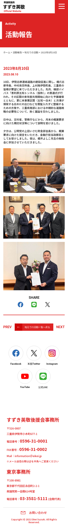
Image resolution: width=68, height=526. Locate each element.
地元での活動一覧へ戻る (37, 327)
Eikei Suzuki (38, 519)
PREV (7, 327)
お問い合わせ (38, 513)
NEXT (60, 327)
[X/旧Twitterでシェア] (48, 305)
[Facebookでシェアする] (20, 305)
